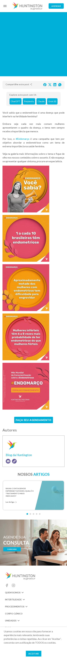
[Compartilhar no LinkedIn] (54, 84)
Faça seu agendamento (33, 419)
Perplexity (29, 101)
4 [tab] (36, 514)
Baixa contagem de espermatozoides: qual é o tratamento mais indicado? (20, 491)
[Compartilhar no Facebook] (44, 84)
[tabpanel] (33, 495)
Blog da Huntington (19, 455)
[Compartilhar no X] (49, 84)
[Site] (14, 461)
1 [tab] (27, 514)
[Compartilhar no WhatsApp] (59, 84)
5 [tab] (40, 514)
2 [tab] (30, 514)
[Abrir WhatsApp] (59, 651)
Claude (41, 101)
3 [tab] (33, 514)
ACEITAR (33, 653)
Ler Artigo (10, 502)
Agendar (56, 6)
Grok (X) (52, 101)
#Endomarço (22, 138)
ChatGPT (15, 101)
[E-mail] (8, 461)
